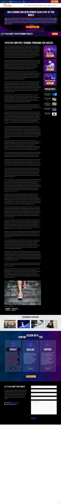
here (14, 277)
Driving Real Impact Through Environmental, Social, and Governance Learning (47, 94)
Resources (45, 5)
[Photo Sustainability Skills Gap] (54, 104)
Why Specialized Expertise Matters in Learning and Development (47, 109)
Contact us (54, 1)
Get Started (55, 33)
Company (49, 5)
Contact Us (54, 5)
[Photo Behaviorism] (54, 114)
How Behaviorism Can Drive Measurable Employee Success (47, 113)
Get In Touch (50, 55)
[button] (56, 325)
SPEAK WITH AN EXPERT (32, 27)
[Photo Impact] (54, 94)
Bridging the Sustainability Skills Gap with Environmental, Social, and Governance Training (47, 104)
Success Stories (31, 380)
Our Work (40, 5)
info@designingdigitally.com (16, 1)
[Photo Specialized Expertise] (54, 109)
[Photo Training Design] (54, 99)
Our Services (29, 5)
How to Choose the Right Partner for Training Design (47, 99)
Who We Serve (35, 5)
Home (25, 5)
